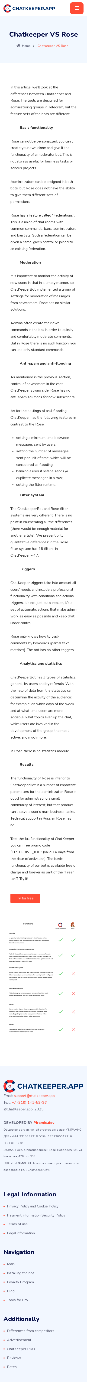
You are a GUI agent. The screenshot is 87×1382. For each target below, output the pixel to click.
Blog (11, 1291)
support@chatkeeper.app (34, 1095)
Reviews (14, 1357)
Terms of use (17, 1224)
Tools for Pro (17, 1300)
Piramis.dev (44, 1122)
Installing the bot (20, 1273)
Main (11, 1264)
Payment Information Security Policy (36, 1215)
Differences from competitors (30, 1330)
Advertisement (19, 1340)
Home (26, 46)
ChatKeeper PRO (21, 1349)
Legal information (21, 1233)
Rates (12, 1366)
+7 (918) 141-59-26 (29, 1102)
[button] (25, 898)
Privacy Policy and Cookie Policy (32, 1206)
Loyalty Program (20, 1282)
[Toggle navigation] (77, 8)
